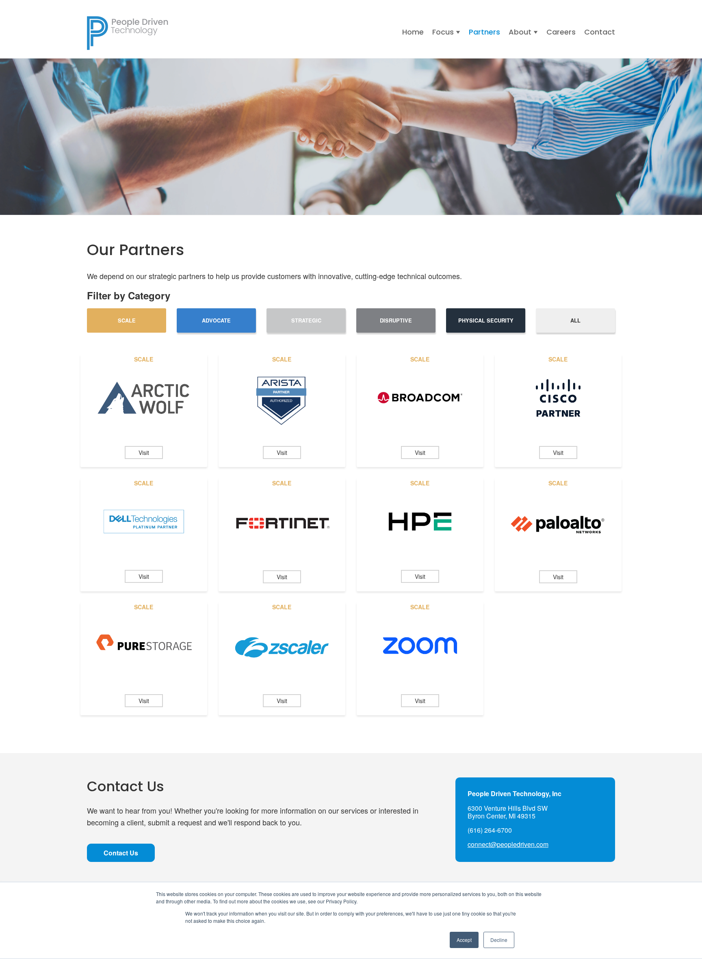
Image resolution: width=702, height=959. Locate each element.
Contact (599, 32)
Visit (144, 452)
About (520, 32)
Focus (443, 32)
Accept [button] (464, 939)
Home (413, 32)
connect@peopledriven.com (508, 844)
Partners (484, 32)
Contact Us (121, 852)
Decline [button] (498, 939)
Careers (561, 32)
